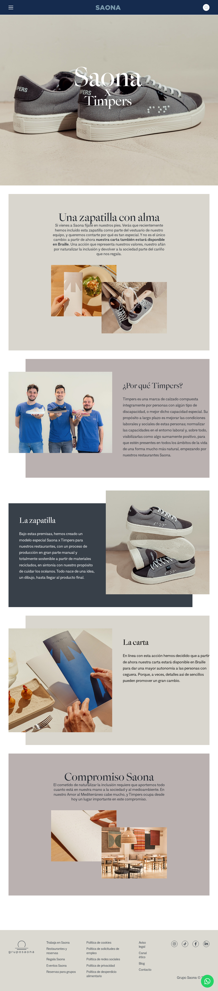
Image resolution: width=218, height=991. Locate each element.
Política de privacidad (100, 966)
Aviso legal (142, 945)
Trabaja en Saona (58, 943)
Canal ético (143, 955)
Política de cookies (98, 943)
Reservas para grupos (61, 972)
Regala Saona (55, 959)
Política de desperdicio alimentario (101, 974)
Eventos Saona (56, 966)
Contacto (145, 970)
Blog (142, 964)
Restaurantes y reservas (56, 951)
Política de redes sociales (103, 959)
